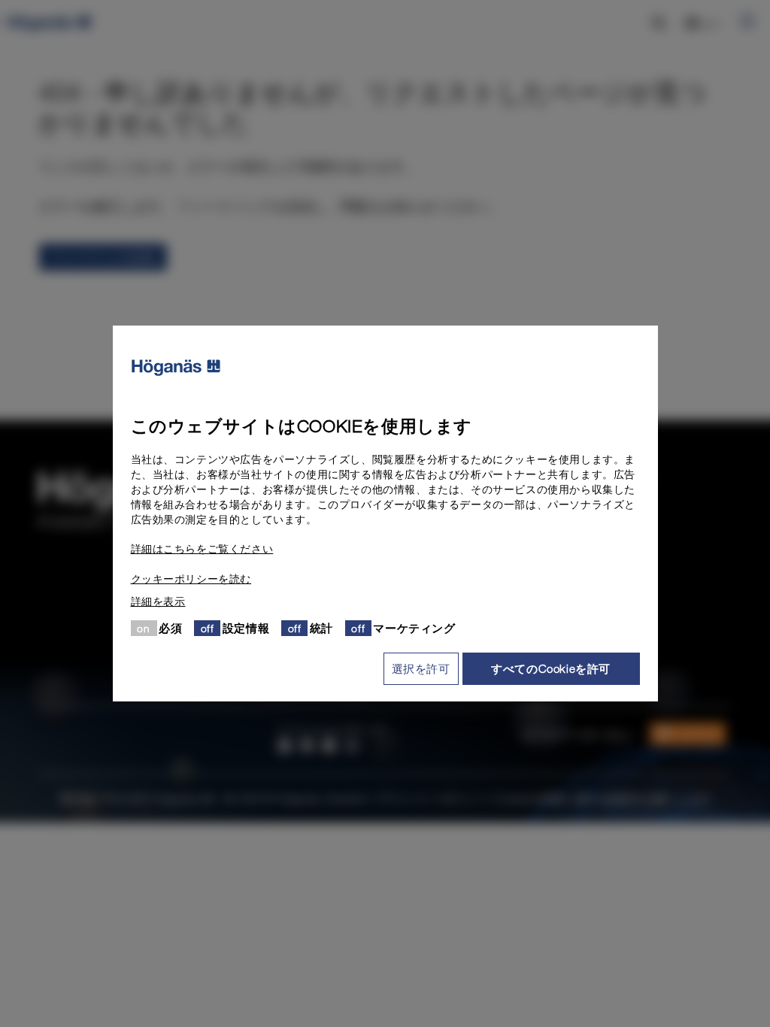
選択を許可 (421, 668)
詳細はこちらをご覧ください (202, 549)
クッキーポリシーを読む (191, 579)
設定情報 (246, 628)
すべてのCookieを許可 (551, 668)
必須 (170, 628)
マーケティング (414, 628)
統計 (321, 628)
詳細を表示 (158, 601)
